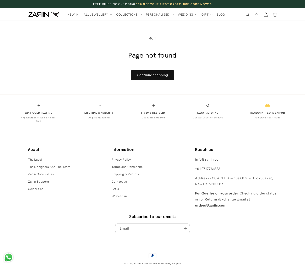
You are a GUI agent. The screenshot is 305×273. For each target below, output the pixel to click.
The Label (35, 159)
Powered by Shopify (169, 263)
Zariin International (145, 263)
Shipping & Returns (125, 174)
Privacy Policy (121, 159)
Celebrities (36, 189)
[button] (97, 14)
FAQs (115, 189)
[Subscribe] (185, 228)
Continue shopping (152, 75)
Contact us (119, 181)
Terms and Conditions (127, 167)
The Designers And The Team (49, 167)
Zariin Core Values (41, 174)
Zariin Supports (39, 181)
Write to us (120, 196)
